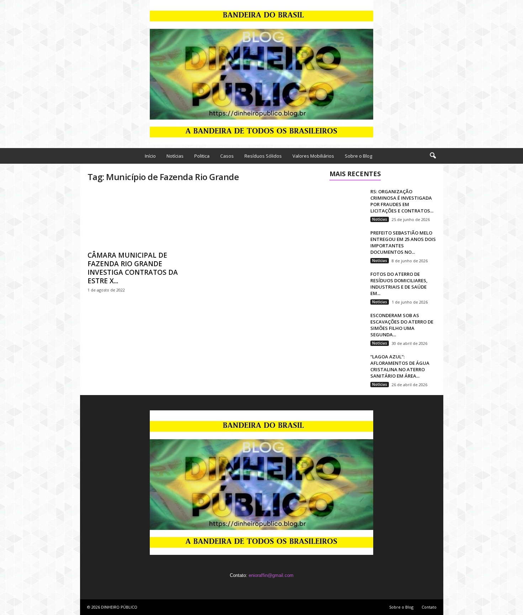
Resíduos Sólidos (263, 156)
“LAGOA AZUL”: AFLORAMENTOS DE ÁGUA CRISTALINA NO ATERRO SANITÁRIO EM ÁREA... (399, 366)
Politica (202, 156)
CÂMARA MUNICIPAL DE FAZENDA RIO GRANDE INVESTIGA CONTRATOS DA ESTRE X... (133, 268)
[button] (432, 156)
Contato (429, 607)
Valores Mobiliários (313, 156)
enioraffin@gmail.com (271, 575)
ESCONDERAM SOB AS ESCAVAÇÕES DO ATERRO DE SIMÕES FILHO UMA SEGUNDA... (401, 325)
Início (150, 156)
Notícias (175, 156)
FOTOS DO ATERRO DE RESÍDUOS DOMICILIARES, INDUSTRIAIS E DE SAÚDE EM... (399, 283)
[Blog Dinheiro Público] (261, 72)
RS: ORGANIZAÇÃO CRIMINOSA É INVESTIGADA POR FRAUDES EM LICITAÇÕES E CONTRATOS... (401, 201)
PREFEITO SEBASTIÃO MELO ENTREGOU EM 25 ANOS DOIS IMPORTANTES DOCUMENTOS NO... (403, 242)
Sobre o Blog (358, 156)
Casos (227, 156)
